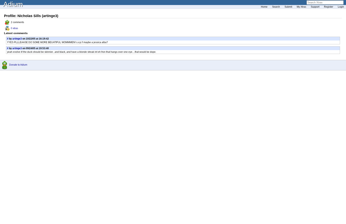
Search (276, 6)
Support (315, 6)
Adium (13, 4)
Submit (288, 6)
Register (328, 6)
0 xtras (14, 28)
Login (341, 6)
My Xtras (301, 6)
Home (264, 6)
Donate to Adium (18, 64)
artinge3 (17, 38)
